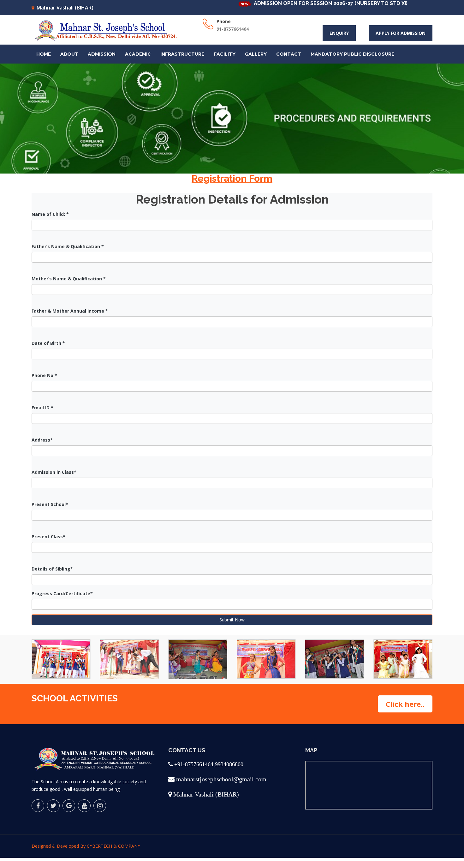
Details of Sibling (52, 569)
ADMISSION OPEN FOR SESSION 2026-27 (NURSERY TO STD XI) (310, 3)
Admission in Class (54, 472)
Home (43, 54)
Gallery (256, 54)
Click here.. (405, 704)
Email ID (42, 408)
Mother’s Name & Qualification (69, 279)
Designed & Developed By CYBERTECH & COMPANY (86, 846)
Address (42, 440)
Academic (138, 54)
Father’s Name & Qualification (68, 246)
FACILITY (224, 54)
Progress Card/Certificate (62, 593)
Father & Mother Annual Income (70, 311)
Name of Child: (50, 214)
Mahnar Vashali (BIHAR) (65, 7)
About (69, 54)
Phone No (44, 375)
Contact (288, 54)
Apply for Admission (400, 33)
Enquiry (339, 33)
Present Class (48, 537)
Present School (50, 504)
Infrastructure (182, 54)
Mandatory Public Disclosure (352, 54)
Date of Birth (48, 343)
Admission (102, 54)
